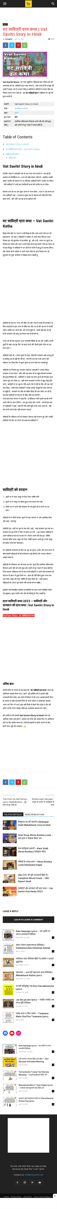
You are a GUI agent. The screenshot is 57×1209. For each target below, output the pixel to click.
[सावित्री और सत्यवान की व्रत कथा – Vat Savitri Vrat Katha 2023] (10, 891)
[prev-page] (4, 901)
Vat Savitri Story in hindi (17, 144)
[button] (4, 3)
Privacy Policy (16, 1197)
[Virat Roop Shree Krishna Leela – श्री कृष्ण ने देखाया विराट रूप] (10, 838)
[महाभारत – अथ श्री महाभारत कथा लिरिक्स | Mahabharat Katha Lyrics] (8, 976)
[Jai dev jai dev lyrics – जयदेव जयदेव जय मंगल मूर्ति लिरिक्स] (8, 1003)
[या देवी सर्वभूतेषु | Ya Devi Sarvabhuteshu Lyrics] (8, 990)
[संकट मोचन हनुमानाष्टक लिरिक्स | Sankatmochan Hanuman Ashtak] (8, 948)
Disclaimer (28, 1197)
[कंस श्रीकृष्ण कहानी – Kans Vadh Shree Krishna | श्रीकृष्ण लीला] (10, 851)
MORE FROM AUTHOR (34, 814)
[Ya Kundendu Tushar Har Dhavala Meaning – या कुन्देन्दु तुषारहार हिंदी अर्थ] (10, 1075)
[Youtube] (39, 1182)
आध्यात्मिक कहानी (21, 108)
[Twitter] (12, 45)
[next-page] (9, 901)
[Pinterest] (18, 45)
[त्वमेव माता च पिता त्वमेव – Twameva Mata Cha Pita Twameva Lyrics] (8, 1017)
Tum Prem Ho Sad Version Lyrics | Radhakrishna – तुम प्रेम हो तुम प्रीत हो (15, 802)
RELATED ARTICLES (13, 814)
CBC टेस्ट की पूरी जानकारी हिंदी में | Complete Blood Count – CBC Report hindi (33, 878)
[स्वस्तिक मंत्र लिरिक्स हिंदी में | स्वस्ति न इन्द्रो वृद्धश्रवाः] (8, 962)
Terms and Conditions (42, 1197)
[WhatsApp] (24, 45)
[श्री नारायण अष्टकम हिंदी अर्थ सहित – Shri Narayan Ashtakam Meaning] (10, 1062)
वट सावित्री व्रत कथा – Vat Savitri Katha (23, 149)
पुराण (16, 112)
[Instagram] (25, 1182)
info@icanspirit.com (34, 1174)
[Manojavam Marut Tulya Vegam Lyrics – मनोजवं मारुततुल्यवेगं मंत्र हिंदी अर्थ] (10, 1088)
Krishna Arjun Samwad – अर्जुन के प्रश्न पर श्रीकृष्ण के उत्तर (43, 802)
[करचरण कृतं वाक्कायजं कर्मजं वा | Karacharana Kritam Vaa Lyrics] (10, 1101)
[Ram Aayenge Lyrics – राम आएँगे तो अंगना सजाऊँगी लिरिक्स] (8, 935)
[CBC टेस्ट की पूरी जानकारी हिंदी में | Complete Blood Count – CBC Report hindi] (10, 878)
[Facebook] (5, 45)
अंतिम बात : (13, 157)
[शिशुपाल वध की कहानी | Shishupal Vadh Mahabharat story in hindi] (10, 825)
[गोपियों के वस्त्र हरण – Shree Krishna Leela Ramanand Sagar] (10, 865)
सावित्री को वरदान (12, 154)
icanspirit (8, 39)
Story (12, 20)
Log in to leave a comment (28, 919)
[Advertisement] (28, 12)
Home (5, 20)
